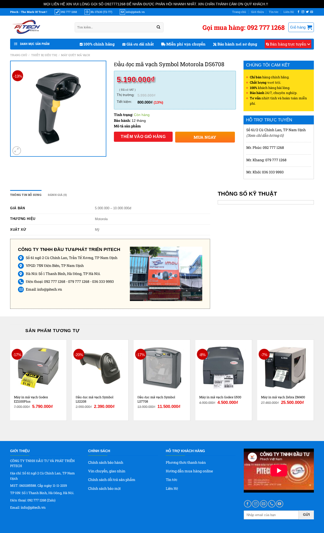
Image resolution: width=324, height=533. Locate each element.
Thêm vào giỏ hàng (143, 136)
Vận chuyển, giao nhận (106, 471)
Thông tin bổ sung (26, 195)
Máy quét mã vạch (75, 55)
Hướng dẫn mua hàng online (189, 471)
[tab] (26, 195)
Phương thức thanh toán (186, 462)
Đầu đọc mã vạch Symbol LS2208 (94, 399)
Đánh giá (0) (57, 195)
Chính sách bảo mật (104, 488)
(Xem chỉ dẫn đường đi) (265, 135)
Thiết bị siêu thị (44, 55)
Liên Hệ (289, 12)
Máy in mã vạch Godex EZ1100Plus (31, 399)
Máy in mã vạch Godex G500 (220, 397)
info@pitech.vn (49, 289)
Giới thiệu (257, 12)
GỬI (306, 515)
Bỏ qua (274, 4)
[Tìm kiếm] (158, 27)
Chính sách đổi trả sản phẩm (111, 479)
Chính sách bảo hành (105, 462)
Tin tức (273, 12)
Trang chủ (239, 12)
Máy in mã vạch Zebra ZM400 (283, 397)
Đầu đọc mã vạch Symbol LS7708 (156, 399)
